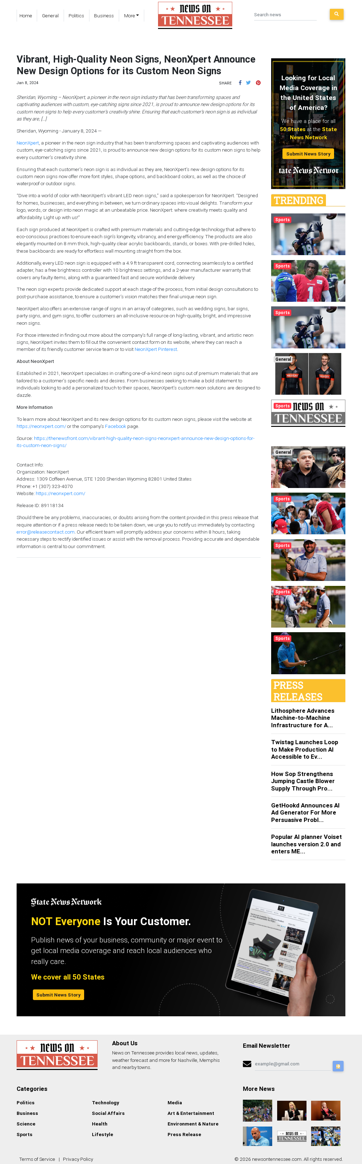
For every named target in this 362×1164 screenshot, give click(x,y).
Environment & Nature (193, 1124)
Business (104, 15)
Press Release (184, 1134)
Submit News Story (308, 154)
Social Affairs (108, 1113)
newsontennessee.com (277, 1159)
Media (175, 1102)
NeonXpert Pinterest (156, 349)
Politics (76, 15)
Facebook (115, 426)
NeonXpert (28, 143)
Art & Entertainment (191, 1113)
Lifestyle (102, 1134)
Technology (105, 1102)
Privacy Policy (78, 1159)
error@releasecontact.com (46, 532)
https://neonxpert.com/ (41, 426)
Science (26, 1124)
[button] (240, 83)
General (50, 15)
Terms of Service (37, 1159)
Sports (25, 1134)
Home (25, 15)
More (129, 15)
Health (99, 1124)
